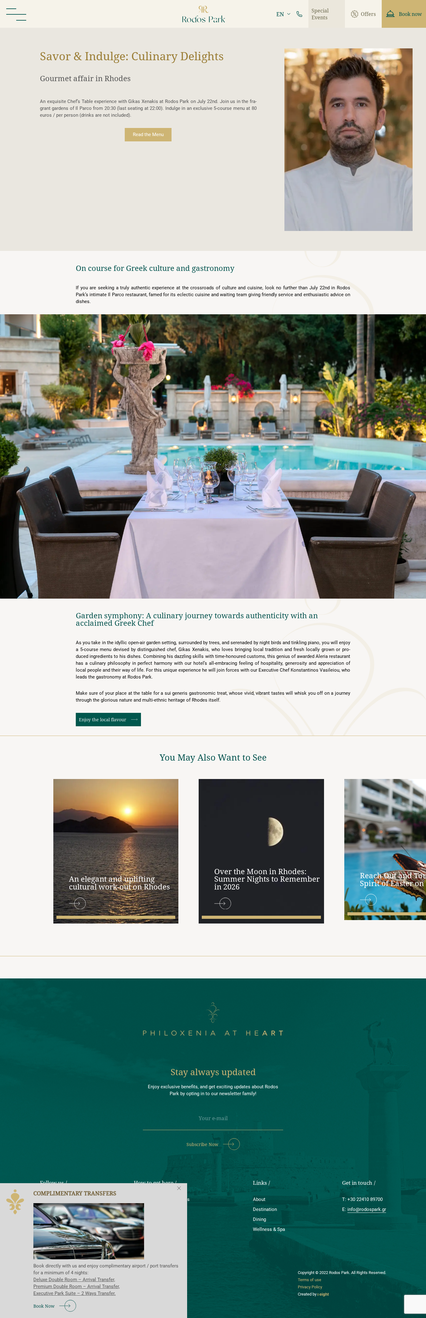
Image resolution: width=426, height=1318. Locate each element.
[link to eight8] (323, 1294)
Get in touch (357, 1182)
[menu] (16, 14)
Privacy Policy (310, 1287)
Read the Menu (148, 134)
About (259, 1199)
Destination (265, 1209)
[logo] (203, 14)
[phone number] (299, 14)
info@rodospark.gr (366, 1209)
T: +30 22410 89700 (362, 1199)
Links (260, 1182)
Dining (259, 1219)
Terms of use (309, 1279)
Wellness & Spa (269, 1229)
